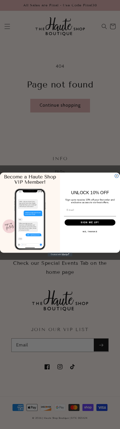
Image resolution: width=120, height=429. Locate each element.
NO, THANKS (90, 232)
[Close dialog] (117, 176)
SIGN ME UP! (90, 222)
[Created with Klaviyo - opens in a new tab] (60, 254)
